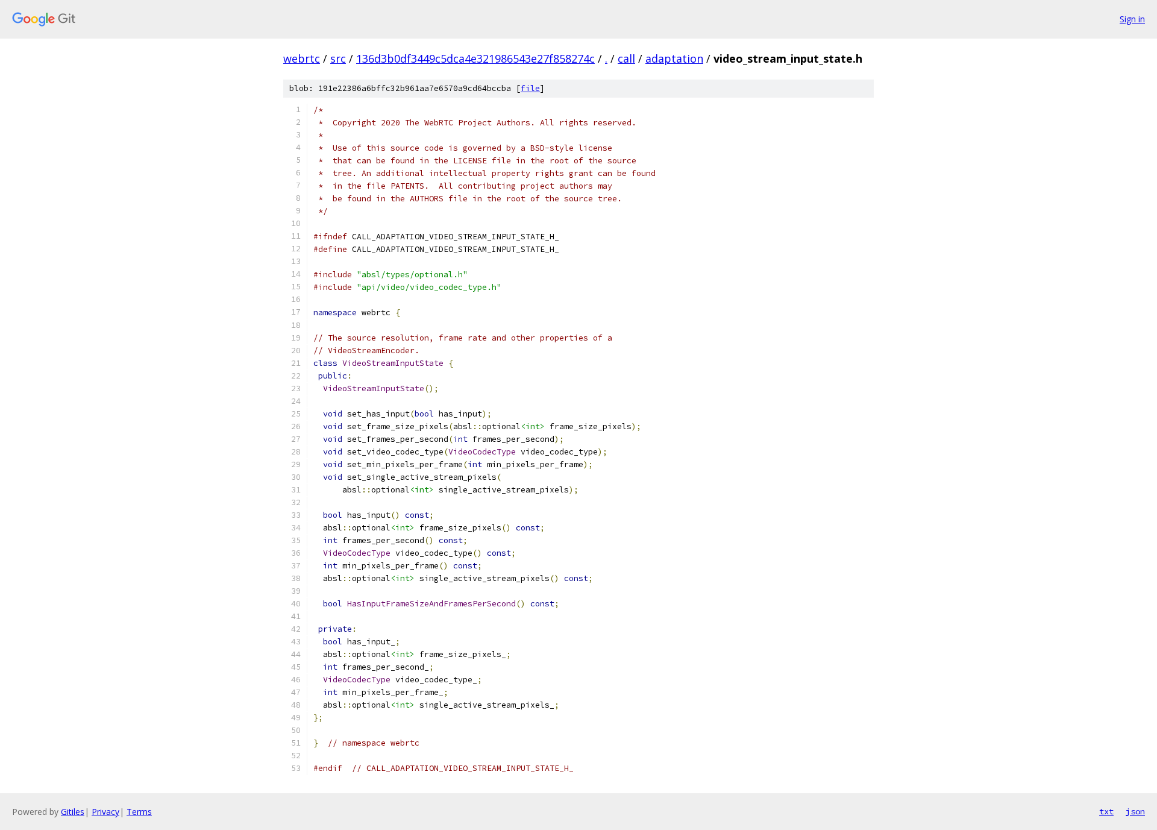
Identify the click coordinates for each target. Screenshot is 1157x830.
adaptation (674, 58)
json (1135, 811)
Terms (139, 811)
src (338, 58)
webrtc (301, 58)
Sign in (1132, 19)
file (530, 88)
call (626, 58)
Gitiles (72, 811)
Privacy (105, 811)
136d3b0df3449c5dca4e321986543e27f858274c (475, 58)
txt (1106, 811)
